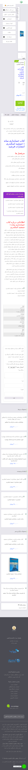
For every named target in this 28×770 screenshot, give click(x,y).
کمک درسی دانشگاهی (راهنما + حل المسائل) (14, 674)
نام (22, 381)
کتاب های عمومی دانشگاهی (14, 677)
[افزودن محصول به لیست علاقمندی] (19, 58)
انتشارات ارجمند (14, 695)
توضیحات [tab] (23, 114)
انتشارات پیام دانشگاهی (14, 686)
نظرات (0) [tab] (7, 114)
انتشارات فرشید (22, 607)
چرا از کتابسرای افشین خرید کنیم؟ (20, 108)
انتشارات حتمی (14, 693)
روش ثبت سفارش (14, 640)
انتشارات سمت (14, 684)
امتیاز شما (19, 367)
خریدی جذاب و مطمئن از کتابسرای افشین (14, 716)
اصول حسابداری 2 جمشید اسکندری (15, 203)
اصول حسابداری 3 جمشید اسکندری (15, 207)
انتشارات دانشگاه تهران (14, 689)
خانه (18, 8)
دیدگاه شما (21, 370)
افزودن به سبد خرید (20, 102)
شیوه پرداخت (14, 643)
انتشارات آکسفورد (14, 698)
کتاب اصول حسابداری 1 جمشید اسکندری (14, 200)
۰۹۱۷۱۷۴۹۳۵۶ (14, 706)
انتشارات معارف (14, 691)
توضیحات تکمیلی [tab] (15, 114)
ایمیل (22, 389)
